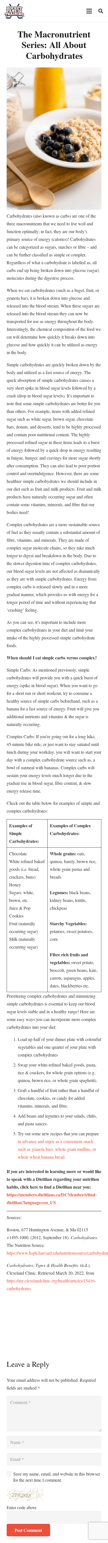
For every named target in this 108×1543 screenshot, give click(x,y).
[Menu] (89, 11)
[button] (101, 11)
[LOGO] (14, 11)
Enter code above (22, 1507)
